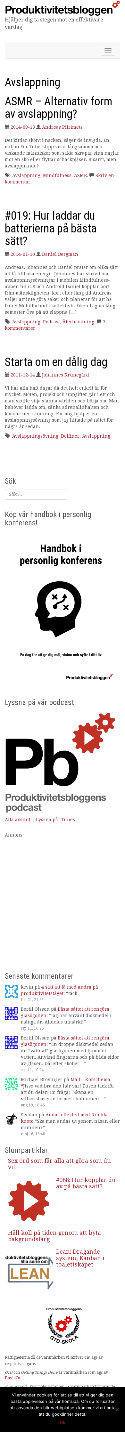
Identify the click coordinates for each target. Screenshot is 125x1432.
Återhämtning (78, 321)
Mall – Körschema (90, 1079)
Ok (62, 1422)
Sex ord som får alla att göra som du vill (59, 1163)
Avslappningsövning (35, 436)
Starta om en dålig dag (56, 362)
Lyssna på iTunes (55, 819)
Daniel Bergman (60, 254)
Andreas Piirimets (62, 127)
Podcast (51, 321)
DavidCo (12, 1378)
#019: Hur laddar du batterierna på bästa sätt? (50, 228)
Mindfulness (57, 175)
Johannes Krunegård (65, 374)
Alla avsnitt (17, 819)
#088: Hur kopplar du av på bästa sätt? (86, 1183)
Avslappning (26, 175)
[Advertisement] (62, 900)
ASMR (80, 175)
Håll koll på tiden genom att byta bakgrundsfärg (54, 1235)
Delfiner (70, 436)
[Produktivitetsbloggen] (62, 7)
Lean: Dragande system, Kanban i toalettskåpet (80, 1258)
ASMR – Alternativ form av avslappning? (58, 108)
